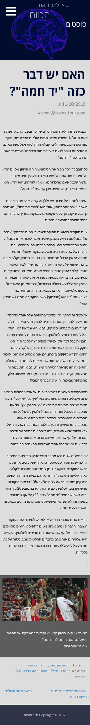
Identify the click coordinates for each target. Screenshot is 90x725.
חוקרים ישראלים (58, 671)
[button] (8, 14)
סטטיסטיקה (39, 671)
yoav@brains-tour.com (63, 112)
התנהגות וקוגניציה (60, 665)
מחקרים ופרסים (38, 665)
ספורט (27, 671)
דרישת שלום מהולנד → (16, 691)
